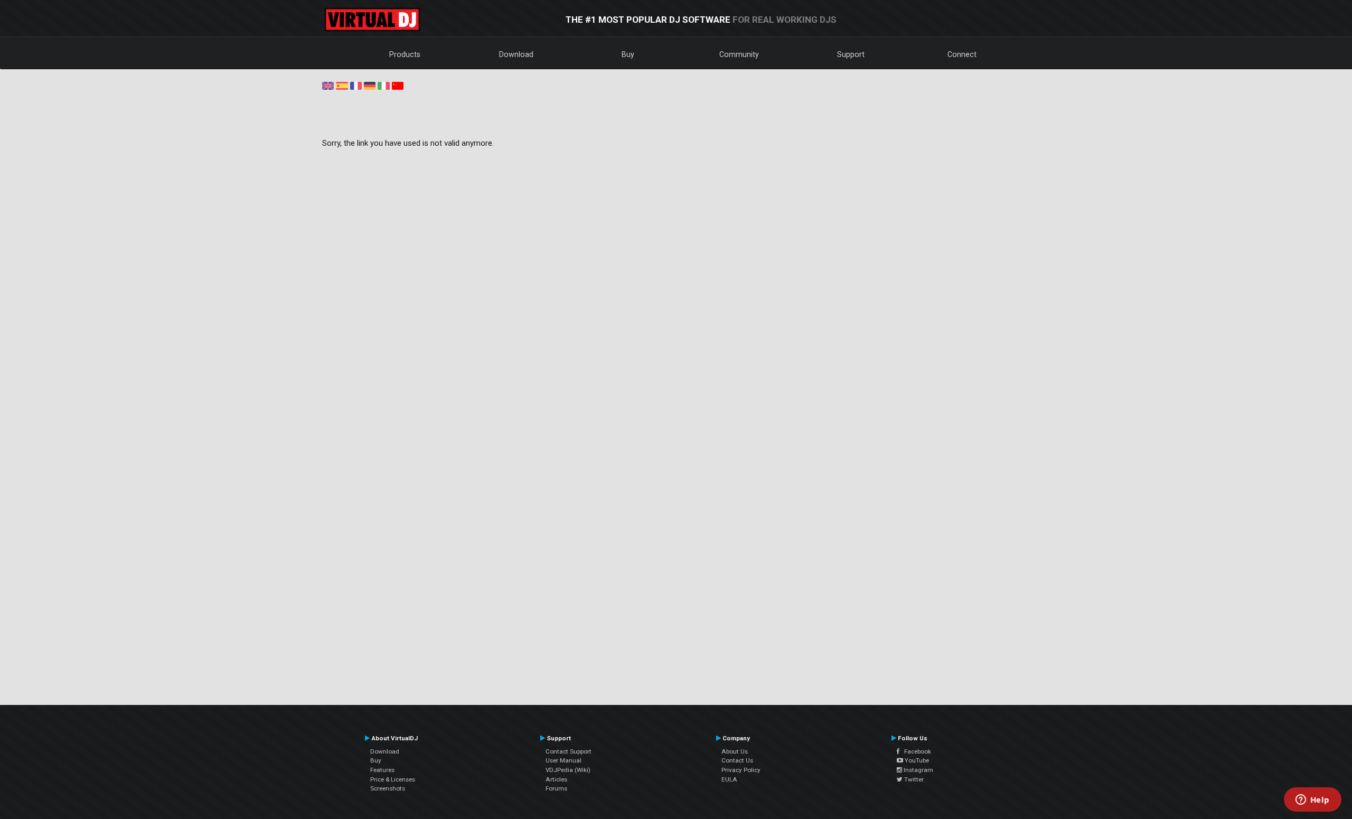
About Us (734, 751)
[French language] (356, 85)
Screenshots (387, 788)
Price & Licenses (392, 779)
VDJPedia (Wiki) (568, 770)
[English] (328, 85)
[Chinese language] (397, 85)
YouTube (916, 760)
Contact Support (569, 751)
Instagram (917, 770)
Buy (628, 54)
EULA (729, 779)
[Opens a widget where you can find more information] (1312, 800)
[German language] (369, 85)
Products (404, 54)
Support (851, 54)
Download (516, 54)
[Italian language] (383, 85)
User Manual (563, 760)
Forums (556, 788)
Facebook (915, 751)
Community (739, 54)
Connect (962, 54)
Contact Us (737, 760)
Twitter (913, 779)
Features (382, 770)
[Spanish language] (342, 85)
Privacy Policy (740, 770)
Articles (556, 779)
